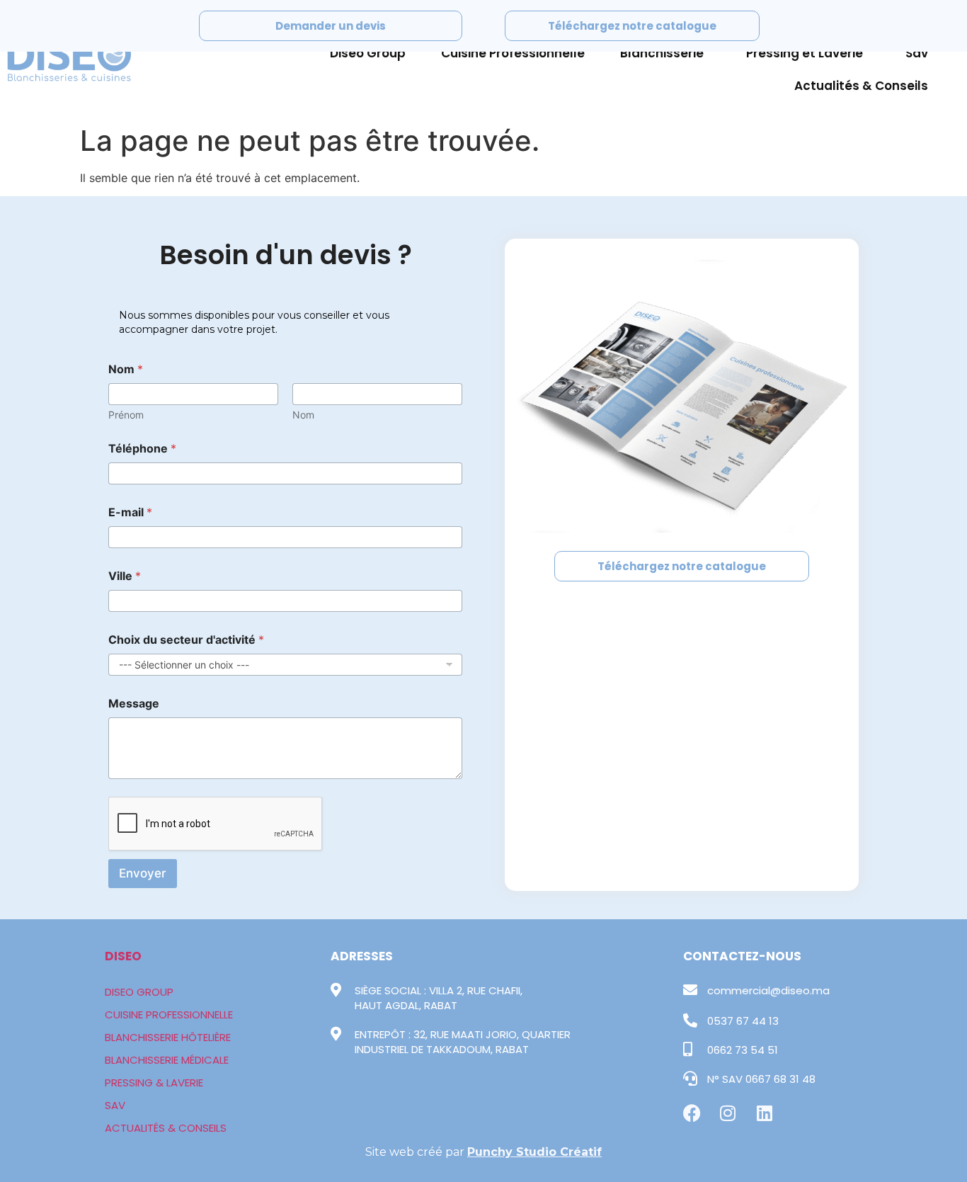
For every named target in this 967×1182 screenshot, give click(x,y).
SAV (115, 1105)
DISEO (123, 956)
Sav (916, 53)
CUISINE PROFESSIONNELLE (169, 1014)
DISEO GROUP (139, 991)
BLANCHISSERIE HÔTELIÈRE (168, 1037)
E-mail (130, 512)
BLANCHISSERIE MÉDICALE (167, 1059)
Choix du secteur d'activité (186, 640)
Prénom (126, 415)
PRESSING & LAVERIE (154, 1082)
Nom (303, 415)
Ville (124, 576)
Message (133, 703)
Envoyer (142, 873)
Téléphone (142, 448)
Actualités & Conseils (861, 85)
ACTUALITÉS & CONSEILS (166, 1127)
